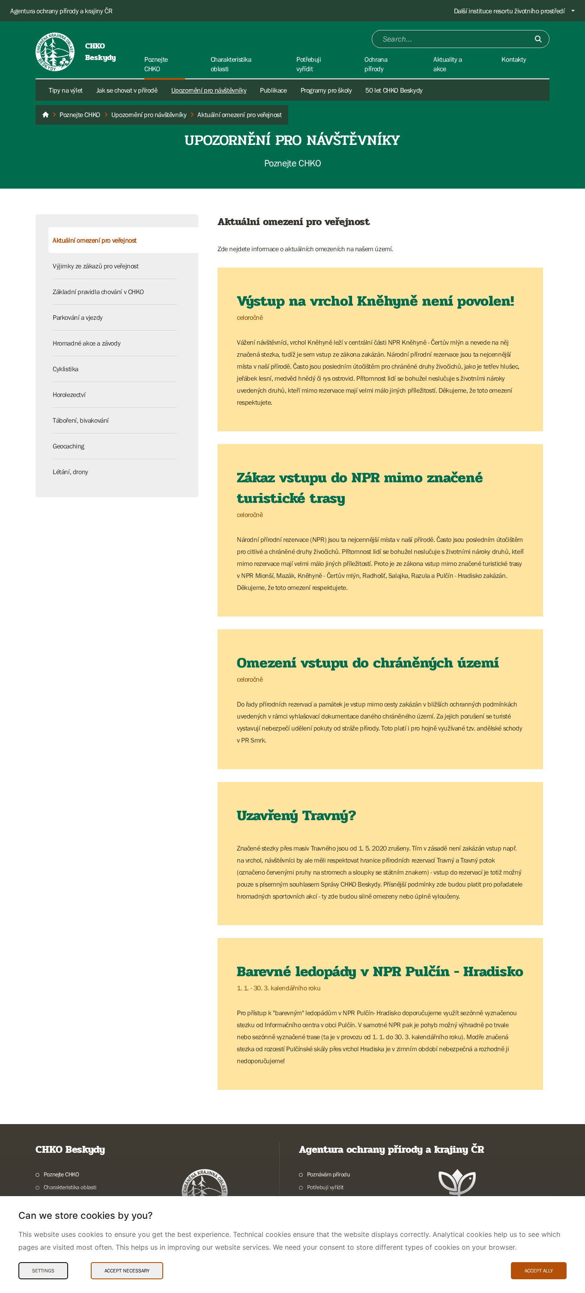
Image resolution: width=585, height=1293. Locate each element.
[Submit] (538, 39)
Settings (43, 1271)
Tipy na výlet (66, 90)
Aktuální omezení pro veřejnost (95, 240)
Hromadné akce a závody (86, 343)
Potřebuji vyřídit (325, 1187)
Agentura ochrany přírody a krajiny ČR (61, 11)
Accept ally (539, 1271)
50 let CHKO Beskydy (393, 90)
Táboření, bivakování (81, 420)
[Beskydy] (45, 114)
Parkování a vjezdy (78, 317)
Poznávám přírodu (328, 1174)
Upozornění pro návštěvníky (209, 90)
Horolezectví (69, 394)
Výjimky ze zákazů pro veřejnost (96, 266)
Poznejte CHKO (61, 1174)
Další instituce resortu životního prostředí (509, 11)
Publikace (273, 90)
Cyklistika (65, 369)
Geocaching (68, 446)
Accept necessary (126, 1271)
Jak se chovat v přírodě (127, 90)
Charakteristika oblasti (70, 1187)
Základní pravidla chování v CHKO (98, 291)
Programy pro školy (326, 90)
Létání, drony (70, 471)
